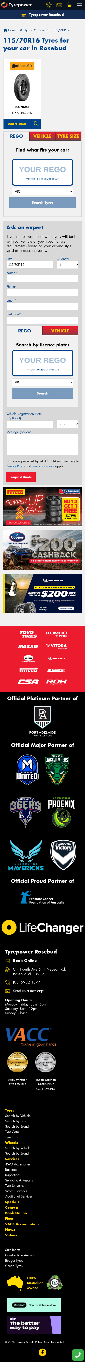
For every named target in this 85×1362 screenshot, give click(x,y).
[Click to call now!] (49, 5)
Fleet (9, 1218)
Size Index (12, 1250)
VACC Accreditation (22, 1224)
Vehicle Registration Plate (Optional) (24, 416)
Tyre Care (12, 1132)
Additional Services (18, 1196)
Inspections (12, 1175)
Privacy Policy (15, 466)
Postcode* (13, 314)
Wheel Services (16, 1191)
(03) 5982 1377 (26, 982)
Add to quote (17, 124)
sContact (22, 107)
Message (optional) (19, 432)
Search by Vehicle (18, 1116)
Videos (11, 1235)
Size (9, 259)
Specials (12, 1202)
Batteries (11, 1170)
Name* (11, 273)
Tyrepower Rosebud (46, 14)
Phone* (11, 287)
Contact (11, 1207)
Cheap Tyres (13, 1266)
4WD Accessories (17, 1164)
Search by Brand (17, 1126)
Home (11, 30)
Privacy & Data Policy (29, 1342)
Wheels (11, 1142)
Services (12, 1159)
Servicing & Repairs (19, 1180)
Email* (11, 300)
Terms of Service (43, 466)
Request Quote (21, 477)
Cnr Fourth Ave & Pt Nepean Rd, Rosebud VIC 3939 (39, 972)
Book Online (16, 1213)
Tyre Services (14, 1186)
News (10, 1229)
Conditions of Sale (54, 1342)
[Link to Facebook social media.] (42, 1352)
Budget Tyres (14, 1260)
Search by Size (15, 1121)
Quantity (63, 259)
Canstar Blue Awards (19, 1255)
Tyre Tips (11, 1137)
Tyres (9, 1110)
